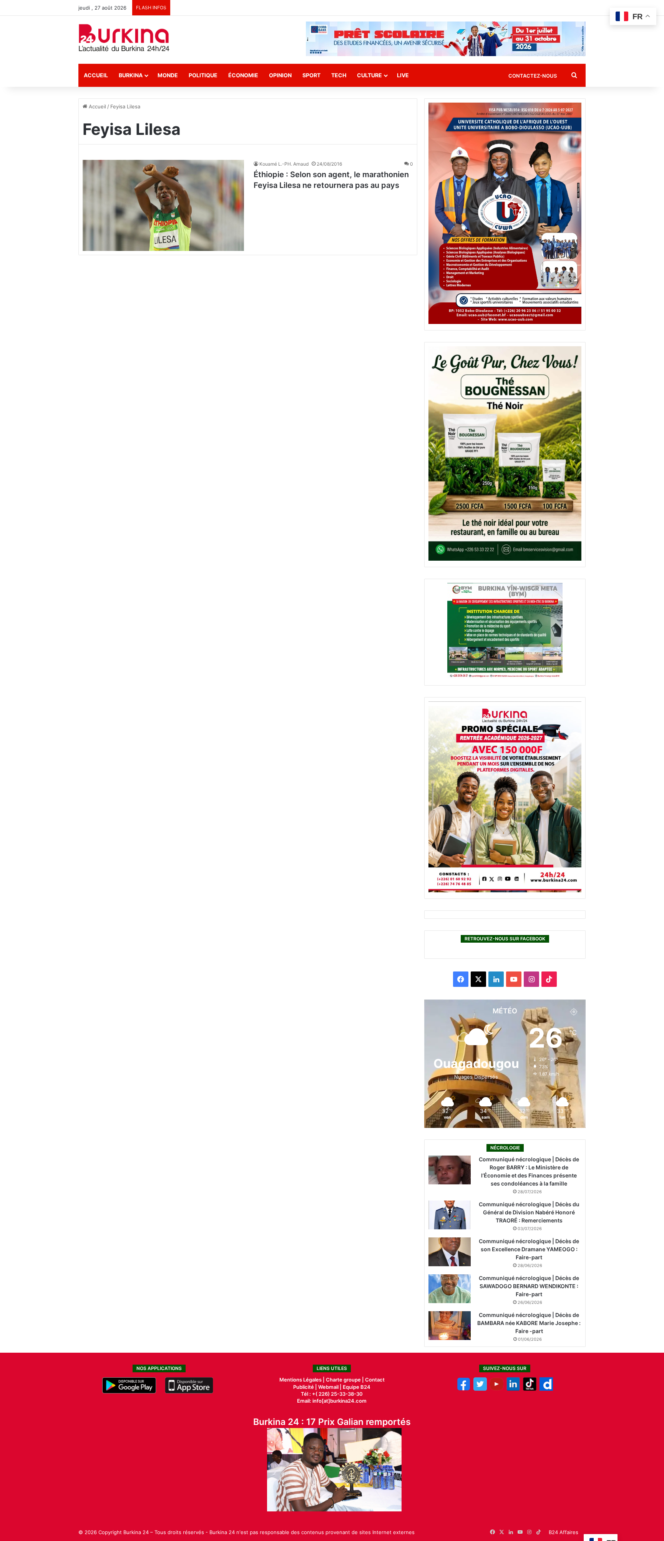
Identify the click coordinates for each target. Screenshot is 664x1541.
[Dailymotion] (546, 1389)
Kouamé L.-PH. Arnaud (284, 164)
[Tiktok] (529, 1389)
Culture (369, 75)
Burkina (131, 75)
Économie (243, 75)
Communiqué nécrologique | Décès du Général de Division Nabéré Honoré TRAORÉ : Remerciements (529, 1212)
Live (403, 75)
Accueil (96, 75)
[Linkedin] (513, 1389)
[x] (480, 1389)
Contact (375, 1380)
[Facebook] (463, 1389)
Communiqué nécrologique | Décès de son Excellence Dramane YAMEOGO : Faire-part (529, 1249)
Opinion (280, 75)
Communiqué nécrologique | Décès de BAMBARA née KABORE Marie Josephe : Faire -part (529, 1323)
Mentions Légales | (302, 1380)
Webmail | (330, 1387)
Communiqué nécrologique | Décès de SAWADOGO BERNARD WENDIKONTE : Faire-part (529, 1286)
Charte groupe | (345, 1380)
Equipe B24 (356, 1387)
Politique (203, 75)
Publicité (303, 1387)
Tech (338, 75)
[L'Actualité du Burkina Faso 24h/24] (124, 37)
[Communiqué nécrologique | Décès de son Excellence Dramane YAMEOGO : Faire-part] (449, 1251)
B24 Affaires (563, 1532)
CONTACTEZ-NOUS (532, 76)
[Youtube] (496, 1389)
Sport (311, 75)
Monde (168, 75)
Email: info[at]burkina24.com (332, 1401)
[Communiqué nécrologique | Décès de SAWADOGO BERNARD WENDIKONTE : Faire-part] (449, 1288)
